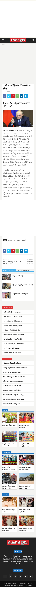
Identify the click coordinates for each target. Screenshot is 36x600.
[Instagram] (10, 576)
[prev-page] (3, 302)
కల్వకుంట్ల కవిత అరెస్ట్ (18, 275)
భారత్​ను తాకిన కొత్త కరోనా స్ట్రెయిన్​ (11, 403)
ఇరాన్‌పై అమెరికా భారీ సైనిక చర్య (12, 348)
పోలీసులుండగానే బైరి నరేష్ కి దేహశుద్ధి (12, 363)
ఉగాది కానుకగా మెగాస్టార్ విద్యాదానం (13, 321)
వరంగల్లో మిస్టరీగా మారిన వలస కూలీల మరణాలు (15, 367)
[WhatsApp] (17, 96)
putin (18, 240)
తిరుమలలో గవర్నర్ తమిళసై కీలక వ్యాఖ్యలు (13, 399)
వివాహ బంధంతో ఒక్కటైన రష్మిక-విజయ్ (25, 529)
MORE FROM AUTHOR (23, 270)
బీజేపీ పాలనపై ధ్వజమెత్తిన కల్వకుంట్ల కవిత (13, 381)
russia (23, 240)
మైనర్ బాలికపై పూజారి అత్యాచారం (12, 312)
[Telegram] (26, 96)
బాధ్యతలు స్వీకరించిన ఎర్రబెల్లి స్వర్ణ (12, 330)
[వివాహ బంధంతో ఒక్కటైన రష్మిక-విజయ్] (26, 521)
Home (3, 44)
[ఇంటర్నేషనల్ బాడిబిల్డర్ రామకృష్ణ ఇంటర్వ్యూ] (26, 436)
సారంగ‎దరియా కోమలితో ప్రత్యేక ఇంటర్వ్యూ (13, 394)
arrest (10, 240)
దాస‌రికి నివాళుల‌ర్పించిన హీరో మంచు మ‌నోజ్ (14, 376)
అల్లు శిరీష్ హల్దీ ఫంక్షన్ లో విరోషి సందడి (8, 529)
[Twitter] (9, 96)
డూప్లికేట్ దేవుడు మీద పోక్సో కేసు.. (21, 293)
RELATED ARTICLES (8, 270)
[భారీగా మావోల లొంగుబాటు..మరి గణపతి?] (9, 460)
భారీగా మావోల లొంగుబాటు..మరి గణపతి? (14, 334)
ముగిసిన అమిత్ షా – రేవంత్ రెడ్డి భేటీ (13, 339)
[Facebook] (4, 96)
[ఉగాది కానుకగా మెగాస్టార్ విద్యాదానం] (9, 502)
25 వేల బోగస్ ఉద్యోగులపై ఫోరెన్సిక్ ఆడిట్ (14, 343)
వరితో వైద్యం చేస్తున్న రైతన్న (9, 425)
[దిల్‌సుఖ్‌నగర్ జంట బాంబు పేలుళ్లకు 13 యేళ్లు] (9, 478)
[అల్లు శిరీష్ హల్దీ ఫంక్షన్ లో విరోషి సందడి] (9, 521)
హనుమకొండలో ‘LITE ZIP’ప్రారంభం (13, 316)
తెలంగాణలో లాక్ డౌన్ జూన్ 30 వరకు (12, 385)
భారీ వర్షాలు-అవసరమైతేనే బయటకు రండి (26, 263)
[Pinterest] (13, 96)
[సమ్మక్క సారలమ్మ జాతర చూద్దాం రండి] (9, 436)
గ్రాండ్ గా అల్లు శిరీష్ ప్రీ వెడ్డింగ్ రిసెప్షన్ (24, 510)
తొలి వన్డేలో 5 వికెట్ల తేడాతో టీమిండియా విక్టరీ (10, 263)
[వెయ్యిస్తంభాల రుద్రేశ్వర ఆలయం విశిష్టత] (26, 478)
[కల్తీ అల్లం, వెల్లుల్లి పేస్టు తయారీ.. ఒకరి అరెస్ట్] (6, 286)
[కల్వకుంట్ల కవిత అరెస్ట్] (6, 277)
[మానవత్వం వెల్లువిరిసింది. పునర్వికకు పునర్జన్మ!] (26, 460)
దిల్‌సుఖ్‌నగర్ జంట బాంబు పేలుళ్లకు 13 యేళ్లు (8, 487)
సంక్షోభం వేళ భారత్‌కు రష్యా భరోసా (12, 352)
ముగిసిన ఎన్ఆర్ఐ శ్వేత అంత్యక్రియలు (13, 325)
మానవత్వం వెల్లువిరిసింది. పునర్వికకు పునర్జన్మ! (25, 468)
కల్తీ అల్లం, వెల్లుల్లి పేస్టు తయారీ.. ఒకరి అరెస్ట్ (23, 284)
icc (14, 240)
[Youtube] (31, 576)
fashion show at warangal (24, 426)
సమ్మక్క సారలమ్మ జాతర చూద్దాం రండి (8, 444)
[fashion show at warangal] (26, 418)
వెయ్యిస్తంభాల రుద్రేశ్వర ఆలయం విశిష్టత (25, 487)
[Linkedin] (21, 96)
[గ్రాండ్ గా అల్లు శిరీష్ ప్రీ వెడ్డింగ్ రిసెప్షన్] (26, 502)
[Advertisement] (18, 19)
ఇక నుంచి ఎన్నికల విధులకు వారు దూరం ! (13, 372)
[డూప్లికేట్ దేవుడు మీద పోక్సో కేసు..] (6, 295)
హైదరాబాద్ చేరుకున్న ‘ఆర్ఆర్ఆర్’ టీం (12, 390)
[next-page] (6, 302)
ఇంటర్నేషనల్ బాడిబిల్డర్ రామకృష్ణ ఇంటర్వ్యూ (24, 444)
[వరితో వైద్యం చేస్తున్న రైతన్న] (9, 418)
